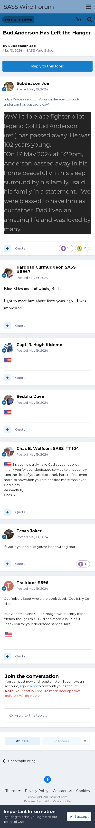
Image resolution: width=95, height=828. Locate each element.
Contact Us (62, 791)
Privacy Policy (36, 791)
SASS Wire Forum (29, 6)
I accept (81, 816)
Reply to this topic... (30, 715)
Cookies (83, 791)
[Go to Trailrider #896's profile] (9, 586)
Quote (20, 248)
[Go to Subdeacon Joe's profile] (9, 86)
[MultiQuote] (7, 248)
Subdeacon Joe (22, 46)
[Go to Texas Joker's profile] (9, 534)
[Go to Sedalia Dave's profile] (9, 400)
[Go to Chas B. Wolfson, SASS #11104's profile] (9, 452)
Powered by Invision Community (47, 801)
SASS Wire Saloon (40, 50)
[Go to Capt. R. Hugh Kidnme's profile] (9, 348)
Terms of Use (14, 822)
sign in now (28, 686)
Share (24, 741)
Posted (32, 89)
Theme (12, 791)
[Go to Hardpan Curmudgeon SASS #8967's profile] (9, 273)
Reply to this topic (47, 66)
